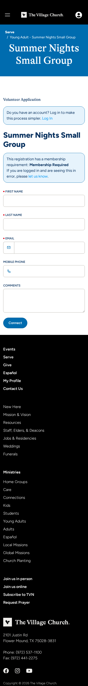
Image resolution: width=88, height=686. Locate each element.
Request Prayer (16, 602)
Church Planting (17, 560)
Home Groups (15, 481)
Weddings (11, 446)
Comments (12, 285)
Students (11, 513)
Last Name (13, 215)
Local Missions (15, 545)
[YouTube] (29, 671)
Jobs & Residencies (19, 438)
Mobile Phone (14, 262)
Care (7, 489)
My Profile (12, 380)
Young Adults (14, 521)
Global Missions (16, 552)
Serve (9, 32)
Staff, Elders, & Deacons (23, 430)
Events (9, 349)
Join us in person (17, 578)
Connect (15, 323)
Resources (12, 422)
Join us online (15, 586)
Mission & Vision (17, 414)
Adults (8, 529)
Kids (6, 505)
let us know (38, 176)
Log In (47, 118)
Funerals (10, 454)
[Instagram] (17, 671)
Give (7, 365)
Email (9, 238)
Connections (14, 497)
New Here (12, 406)
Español (10, 372)
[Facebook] (6, 671)
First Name (14, 191)
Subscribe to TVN (18, 594)
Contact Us (13, 388)
